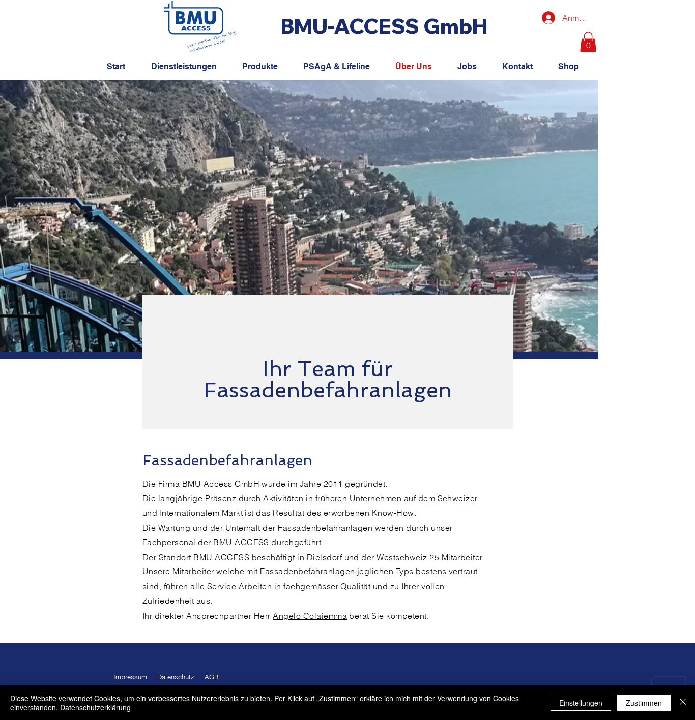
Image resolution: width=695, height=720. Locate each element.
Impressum (130, 677)
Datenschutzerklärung (95, 707)
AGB (212, 677)
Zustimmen (644, 703)
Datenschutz (175, 677)
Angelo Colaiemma (310, 616)
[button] (588, 42)
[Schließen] (683, 703)
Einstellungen (580, 703)
